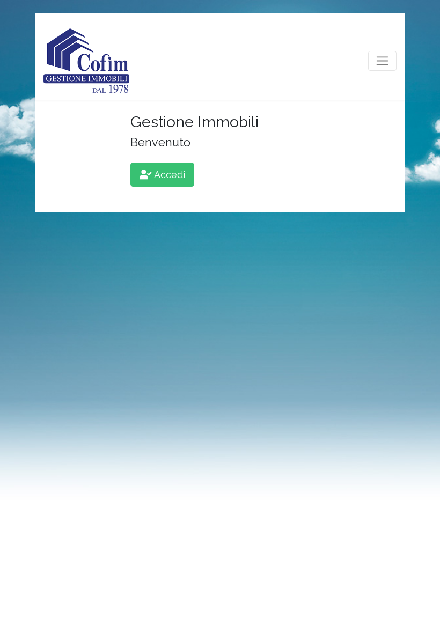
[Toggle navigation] (382, 61)
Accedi (169, 174)
